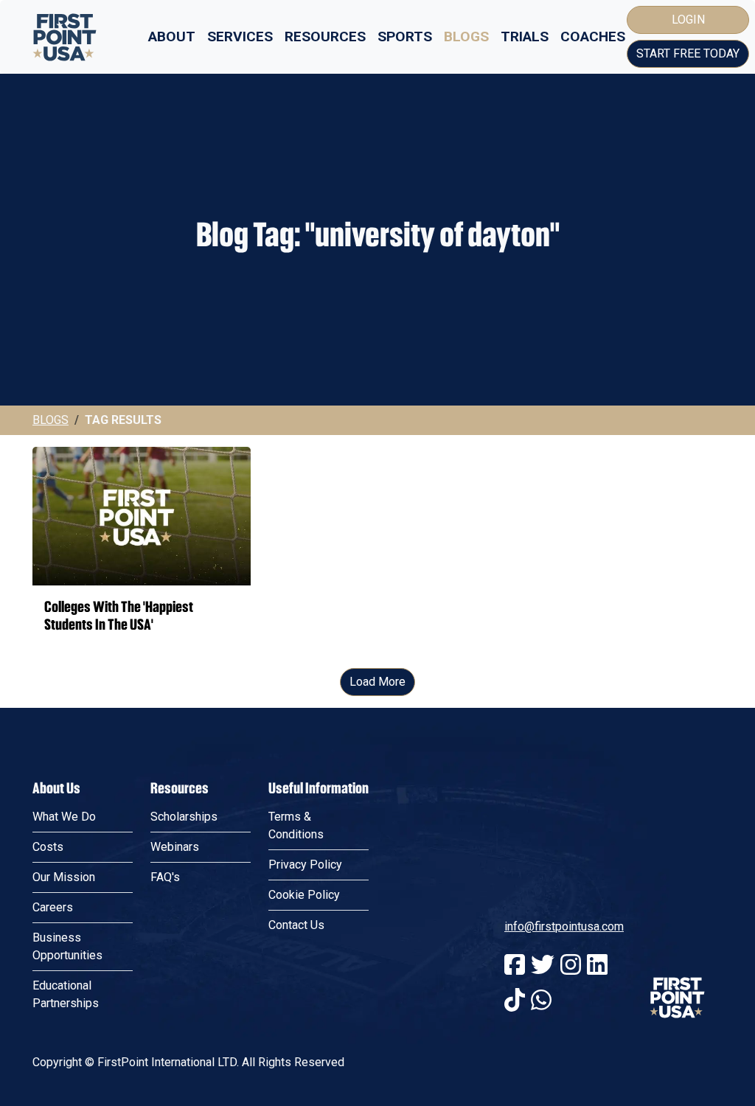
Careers (52, 907)
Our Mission (63, 877)
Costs (47, 847)
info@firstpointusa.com (564, 926)
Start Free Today (688, 53)
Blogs (466, 36)
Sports (405, 36)
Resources (325, 36)
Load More (377, 682)
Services (240, 36)
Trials (525, 36)
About (171, 36)
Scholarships (184, 817)
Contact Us (296, 925)
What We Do (64, 817)
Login (688, 20)
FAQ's (165, 877)
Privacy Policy (305, 865)
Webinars (174, 847)
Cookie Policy (304, 895)
